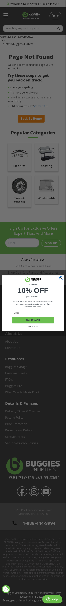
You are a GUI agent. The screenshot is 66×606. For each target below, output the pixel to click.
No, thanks (33, 326)
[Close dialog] (61, 278)
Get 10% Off (33, 320)
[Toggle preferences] (6, 589)
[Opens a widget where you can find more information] (52, 599)
